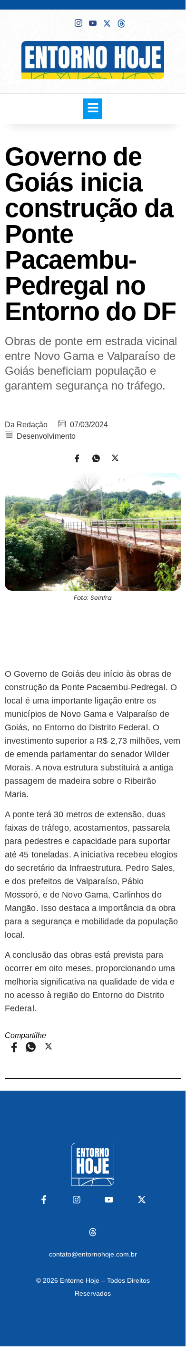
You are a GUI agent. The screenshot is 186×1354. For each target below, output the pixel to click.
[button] (92, 108)
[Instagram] (76, 1199)
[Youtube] (93, 23)
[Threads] (93, 1232)
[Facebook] (64, 22)
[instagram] (78, 23)
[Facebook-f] (44, 1199)
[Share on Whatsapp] (93, 458)
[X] (107, 22)
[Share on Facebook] (74, 458)
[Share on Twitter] (112, 458)
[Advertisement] (93, 633)
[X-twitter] (141, 1199)
